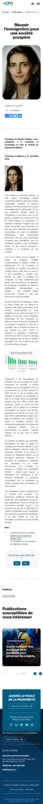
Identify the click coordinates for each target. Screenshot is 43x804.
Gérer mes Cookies (17, 789)
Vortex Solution (29, 801)
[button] (35, 673)
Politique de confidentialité (29, 785)
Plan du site (29, 789)
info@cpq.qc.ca (9, 770)
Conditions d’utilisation (11, 785)
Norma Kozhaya (8, 596)
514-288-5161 (13, 765)
